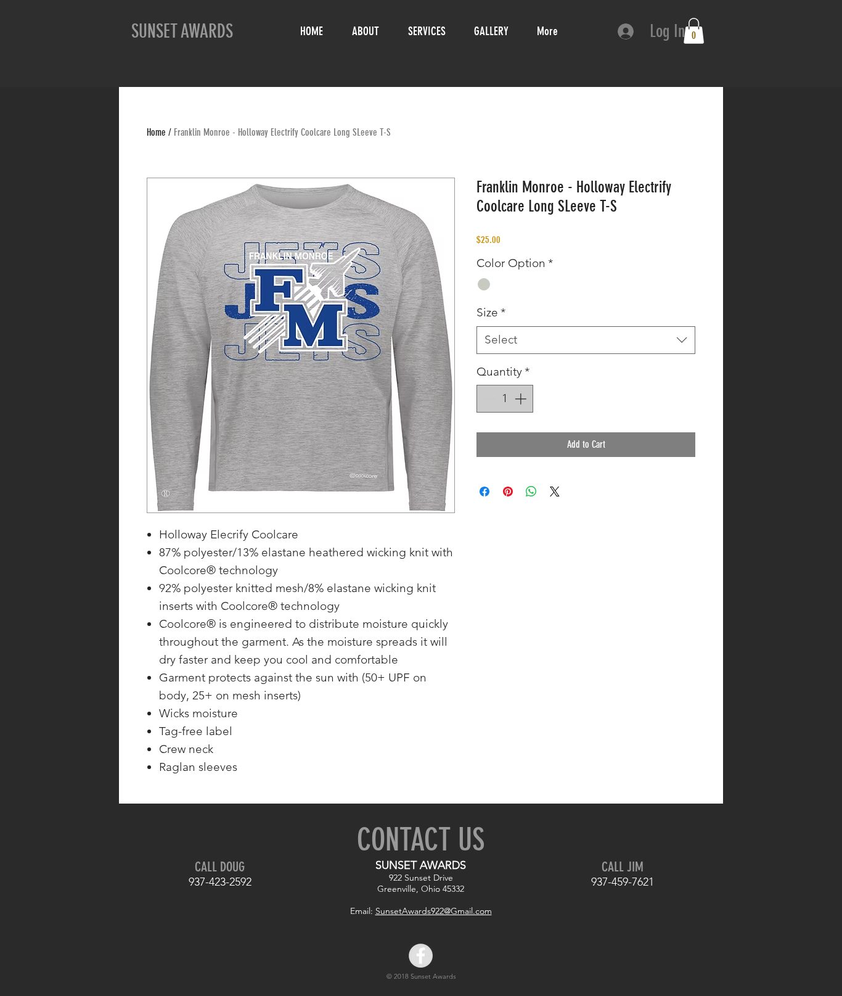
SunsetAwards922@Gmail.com (433, 910)
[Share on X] (554, 491)
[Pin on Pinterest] (508, 491)
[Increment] (522, 398)
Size (490, 312)
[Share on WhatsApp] (531, 491)
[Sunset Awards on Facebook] (421, 956)
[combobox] (585, 340)
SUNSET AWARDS (182, 31)
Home (156, 132)
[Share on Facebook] (484, 491)
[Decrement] (488, 398)
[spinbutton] (505, 398)
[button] (694, 31)
